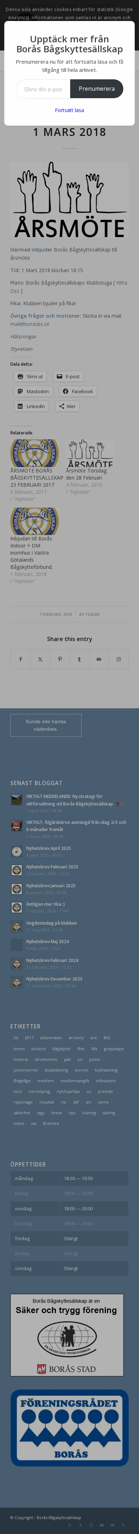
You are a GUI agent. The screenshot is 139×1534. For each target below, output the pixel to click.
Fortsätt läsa (69, 110)
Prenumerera (97, 88)
